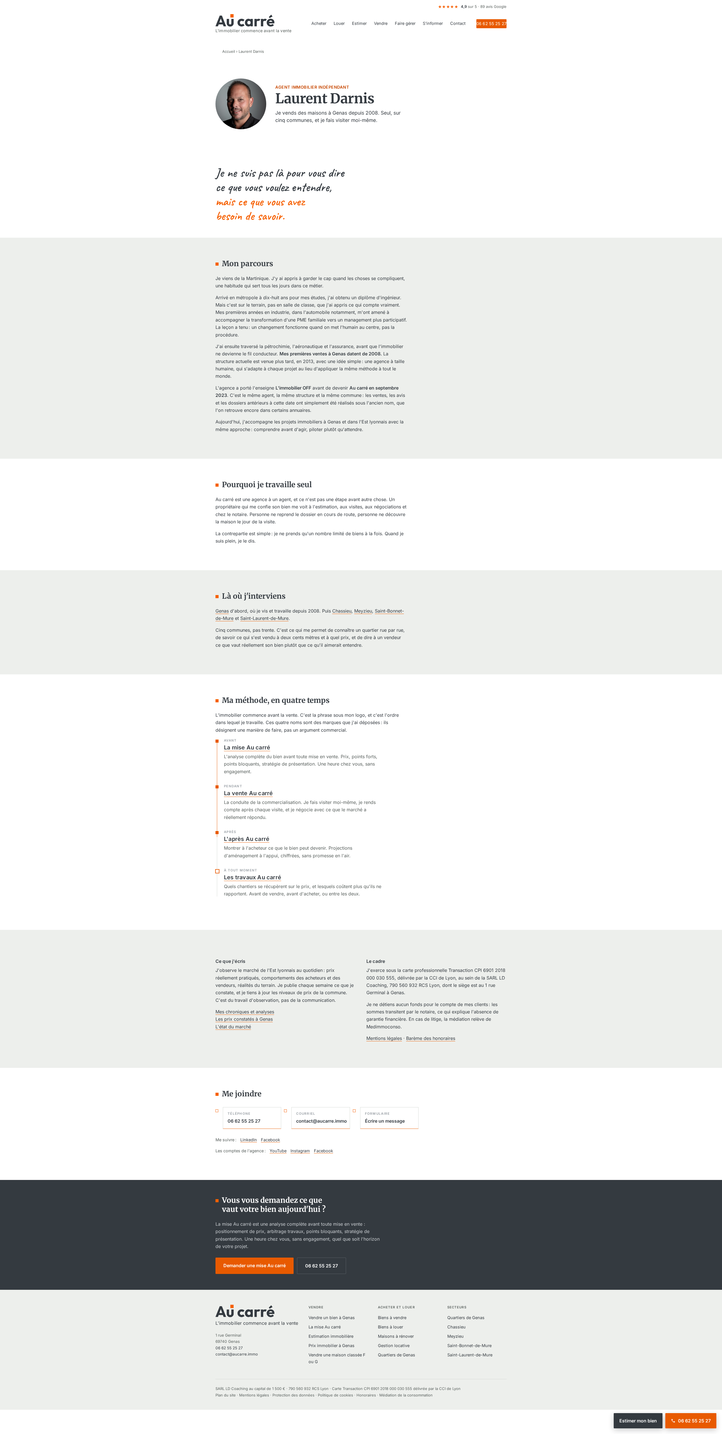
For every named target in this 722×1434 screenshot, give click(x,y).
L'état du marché (233, 1026)
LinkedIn (248, 1139)
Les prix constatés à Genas (244, 1019)
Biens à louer (390, 1326)
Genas (222, 611)
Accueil (228, 51)
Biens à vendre (392, 1317)
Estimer (359, 23)
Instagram (300, 1150)
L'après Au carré (246, 839)
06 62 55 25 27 (491, 23)
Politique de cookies (335, 1395)
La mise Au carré (247, 747)
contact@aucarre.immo (321, 1118)
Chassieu (341, 611)
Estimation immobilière (331, 1336)
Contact (458, 23)
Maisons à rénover (396, 1336)
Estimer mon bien (638, 1421)
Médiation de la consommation (406, 1395)
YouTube (278, 1150)
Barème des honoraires (430, 1038)
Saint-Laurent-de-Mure (264, 618)
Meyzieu (363, 611)
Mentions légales (384, 1038)
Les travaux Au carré (252, 877)
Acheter (318, 23)
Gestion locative (394, 1345)
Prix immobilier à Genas (332, 1345)
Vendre (381, 23)
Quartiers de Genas (396, 1354)
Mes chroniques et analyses (244, 1012)
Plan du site (225, 1395)
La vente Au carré (248, 793)
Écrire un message (385, 1118)
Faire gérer (405, 23)
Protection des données (293, 1395)
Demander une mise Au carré (254, 1265)
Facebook (270, 1139)
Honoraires (366, 1395)
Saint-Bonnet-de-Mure (469, 1345)
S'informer (433, 23)
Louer (339, 23)
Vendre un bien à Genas (332, 1317)
